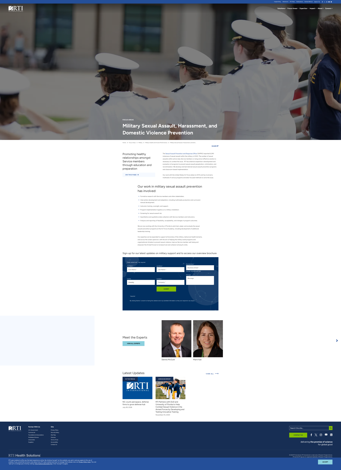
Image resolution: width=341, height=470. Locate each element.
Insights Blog (277, 1)
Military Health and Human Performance (156, 142)
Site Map (53, 435)
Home (124, 142)
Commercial (31, 432)
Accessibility (54, 442)
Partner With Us (308, 1)
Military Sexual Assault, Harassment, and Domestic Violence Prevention (183, 142)
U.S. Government (33, 430)
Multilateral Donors (33, 437)
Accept (327, 462)
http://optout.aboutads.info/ (43, 464)
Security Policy (55, 432)
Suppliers (31, 442)
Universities (31, 439)
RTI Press (292, 1)
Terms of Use (54, 439)
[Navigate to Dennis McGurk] (176, 338)
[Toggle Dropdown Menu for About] (323, 8)
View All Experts (133, 343)
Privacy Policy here (85, 462)
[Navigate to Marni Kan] (208, 338)
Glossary (53, 437)
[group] (177, 340)
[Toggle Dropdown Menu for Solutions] (285, 8)
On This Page (131, 175)
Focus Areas (132, 142)
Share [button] (214, 146)
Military (140, 142)
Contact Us (54, 444)
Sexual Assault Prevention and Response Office (181, 153)
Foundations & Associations (36, 435)
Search (316, 1)
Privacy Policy (54, 430)
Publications (299, 1)
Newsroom (285, 1)
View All (212, 374)
